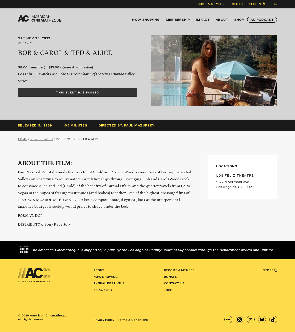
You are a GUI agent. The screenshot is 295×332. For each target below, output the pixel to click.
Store (268, 270)
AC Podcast (262, 19)
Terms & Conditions (133, 319)
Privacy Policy (104, 319)
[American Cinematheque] (39, 18)
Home (22, 139)
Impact (203, 19)
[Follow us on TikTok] (273, 319)
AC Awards (103, 290)
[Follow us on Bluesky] (262, 319)
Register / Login (247, 4)
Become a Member (208, 4)
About (222, 19)
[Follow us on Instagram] (239, 319)
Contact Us (174, 283)
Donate (170, 276)
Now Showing (146, 19)
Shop (239, 19)
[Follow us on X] (251, 319)
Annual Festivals (109, 283)
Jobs (168, 290)
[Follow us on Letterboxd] (228, 319)
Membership (178, 19)
